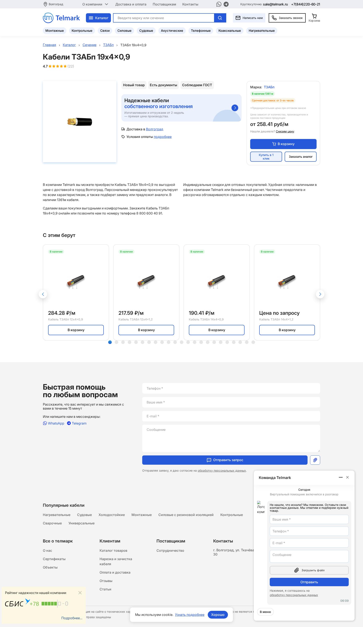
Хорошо (218, 614)
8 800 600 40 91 (149, 213)
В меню (265, 612)
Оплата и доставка (115, 572)
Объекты (50, 567)
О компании (92, 4)
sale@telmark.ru (275, 4)
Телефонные (201, 31)
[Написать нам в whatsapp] (218, 4)
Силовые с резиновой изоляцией (186, 515)
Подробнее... (71, 618)
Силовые (124, 31)
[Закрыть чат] (347, 477)
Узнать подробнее (189, 614)
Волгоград (56, 4)
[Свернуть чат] (341, 477)
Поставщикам (164, 4)
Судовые (146, 31)
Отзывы (106, 581)
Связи (105, 31)
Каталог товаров (113, 550)
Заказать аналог (301, 156)
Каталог (101, 18)
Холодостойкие (112, 515)
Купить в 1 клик (266, 156)
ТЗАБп (269, 87)
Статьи (105, 589)
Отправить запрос (228, 460)
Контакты (190, 4)
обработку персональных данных (222, 470)
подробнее (163, 137)
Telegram (79, 423)
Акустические (172, 31)
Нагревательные (262, 31)
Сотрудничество (170, 550)
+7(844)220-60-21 (305, 4)
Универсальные (81, 523)
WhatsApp (56, 423)
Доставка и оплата (130, 4)
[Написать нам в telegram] (226, 4)
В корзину (286, 144)
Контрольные (82, 31)
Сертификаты (54, 559)
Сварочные (52, 523)
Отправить (309, 582)
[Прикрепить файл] (315, 460)
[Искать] (220, 18)
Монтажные (54, 31)
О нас (47, 550)
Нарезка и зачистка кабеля (116, 561)
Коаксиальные (229, 31)
